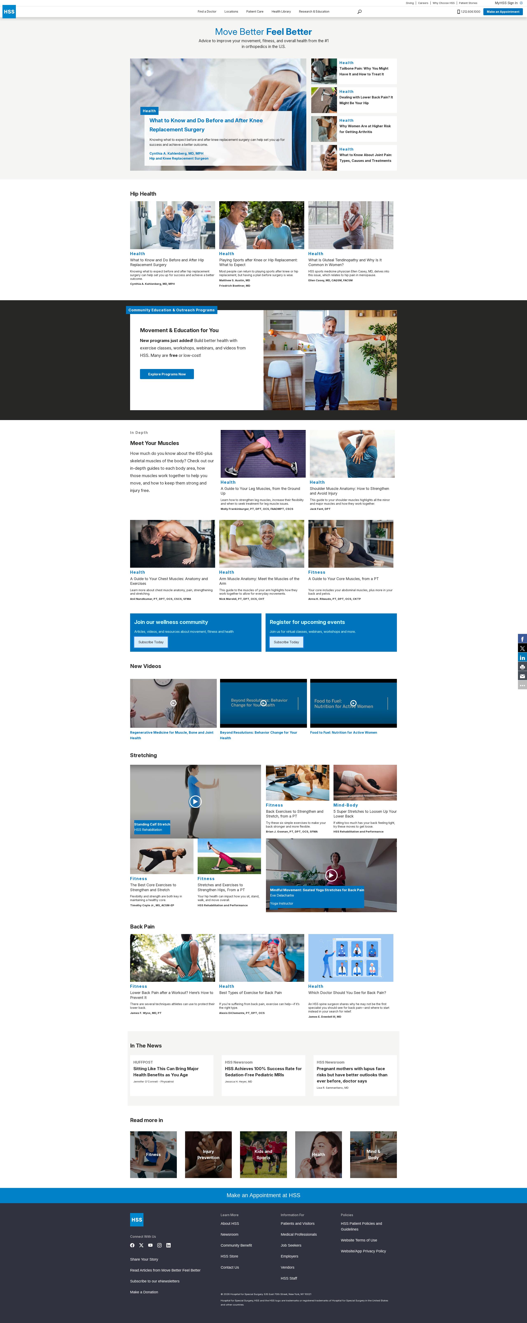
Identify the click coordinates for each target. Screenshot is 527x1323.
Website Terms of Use (359, 1240)
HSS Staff (289, 1278)
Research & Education (314, 11)
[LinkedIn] (170, 1244)
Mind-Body (345, 805)
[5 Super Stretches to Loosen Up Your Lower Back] (365, 782)
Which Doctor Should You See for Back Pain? (347, 992)
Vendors (287, 1267)
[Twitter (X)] (143, 1244)
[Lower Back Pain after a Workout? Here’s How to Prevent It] (172, 958)
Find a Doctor (207, 11)
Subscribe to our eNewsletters (155, 1281)
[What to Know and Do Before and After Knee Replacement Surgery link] (218, 114)
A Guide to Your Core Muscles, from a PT (343, 579)
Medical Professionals (299, 1234)
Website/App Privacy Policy (363, 1251)
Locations (231, 11)
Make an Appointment (503, 11)
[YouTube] (152, 1244)
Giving (410, 3)
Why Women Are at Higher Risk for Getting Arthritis (365, 129)
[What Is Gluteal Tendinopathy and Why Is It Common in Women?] (350, 225)
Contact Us (230, 1267)
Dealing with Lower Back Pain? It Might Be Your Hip (366, 100)
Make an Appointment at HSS (263, 1195)
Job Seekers (291, 1245)
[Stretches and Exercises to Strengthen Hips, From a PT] (229, 856)
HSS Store (229, 1256)
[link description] (330, 360)
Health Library (281, 11)
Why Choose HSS (444, 3)
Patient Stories (468, 3)
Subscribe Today (151, 642)
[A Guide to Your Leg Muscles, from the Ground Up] (263, 454)
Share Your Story (144, 1259)
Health (346, 63)
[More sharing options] (522, 684)
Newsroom (229, 1234)
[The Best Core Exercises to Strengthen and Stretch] (162, 856)
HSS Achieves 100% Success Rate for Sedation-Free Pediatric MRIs (263, 1071)
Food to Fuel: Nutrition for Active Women (343, 732)
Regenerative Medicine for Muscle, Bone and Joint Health (171, 735)
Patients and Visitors (298, 1223)
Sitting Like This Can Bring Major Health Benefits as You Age (166, 1071)
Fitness (317, 572)
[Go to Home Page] (136, 1219)
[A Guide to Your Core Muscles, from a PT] (350, 544)
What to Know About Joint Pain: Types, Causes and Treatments (365, 157)
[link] (522, 638)
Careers (423, 3)
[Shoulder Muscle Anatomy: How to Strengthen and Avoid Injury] (352, 454)
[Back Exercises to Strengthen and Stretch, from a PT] (297, 782)
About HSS (230, 1223)
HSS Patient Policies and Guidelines (361, 1226)
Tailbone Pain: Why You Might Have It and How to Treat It (363, 71)
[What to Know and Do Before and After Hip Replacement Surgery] (172, 225)
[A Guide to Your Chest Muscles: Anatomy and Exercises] (172, 544)
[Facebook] (134, 1244)
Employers (289, 1256)
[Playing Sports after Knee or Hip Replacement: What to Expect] (261, 225)
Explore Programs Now (167, 374)
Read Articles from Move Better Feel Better (165, 1270)
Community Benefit (236, 1245)
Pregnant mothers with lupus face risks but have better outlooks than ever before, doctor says (352, 1075)
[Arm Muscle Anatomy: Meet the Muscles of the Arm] (261, 544)
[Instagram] (161, 1244)
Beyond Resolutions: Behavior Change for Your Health (258, 735)
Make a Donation (144, 1292)
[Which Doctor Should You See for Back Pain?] (350, 958)
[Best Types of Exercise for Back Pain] (261, 958)
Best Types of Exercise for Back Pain (250, 992)
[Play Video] (173, 703)
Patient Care (255, 11)
